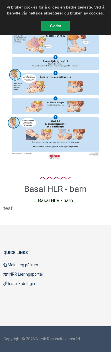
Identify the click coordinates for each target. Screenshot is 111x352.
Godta (55, 26)
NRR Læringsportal (26, 274)
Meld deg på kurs (22, 265)
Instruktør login (21, 283)
